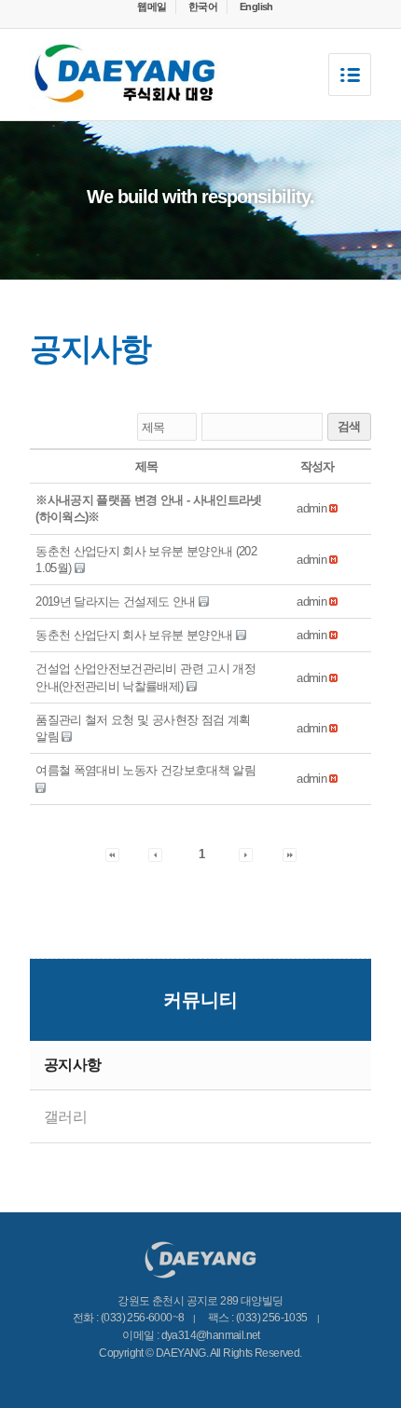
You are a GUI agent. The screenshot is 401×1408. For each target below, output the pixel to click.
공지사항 (72, 1065)
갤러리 (65, 1117)
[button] (311, 508)
